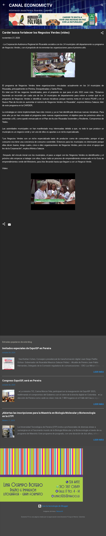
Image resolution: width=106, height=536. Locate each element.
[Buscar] (102, 5)
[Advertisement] (53, 312)
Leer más (98, 372)
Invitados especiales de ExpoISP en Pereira (26, 348)
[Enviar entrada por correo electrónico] (9, 225)
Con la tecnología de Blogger (54, 506)
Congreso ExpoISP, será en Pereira (21, 380)
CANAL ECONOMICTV (30, 5)
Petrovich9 (59, 511)
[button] (102, 33)
